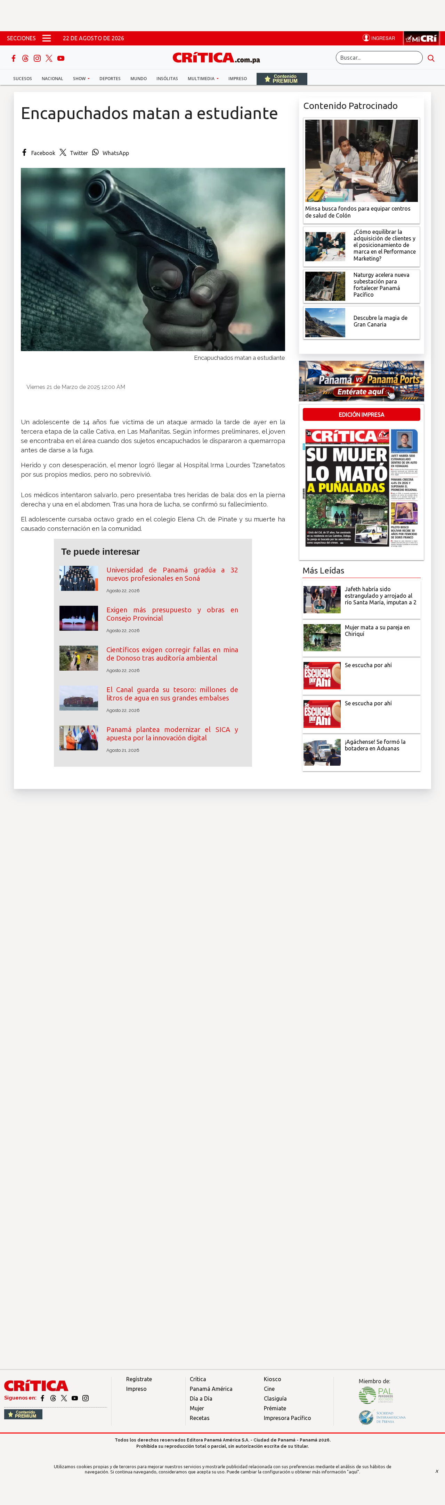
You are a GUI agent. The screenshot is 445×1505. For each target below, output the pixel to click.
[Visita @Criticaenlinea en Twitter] (53, 1398)
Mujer (197, 1408)
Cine (269, 1389)
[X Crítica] (50, 57)
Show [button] (80, 79)
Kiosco (272, 1379)
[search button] (431, 57)
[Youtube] (61, 57)
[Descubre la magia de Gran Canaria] (325, 322)
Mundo (138, 79)
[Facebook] (14, 57)
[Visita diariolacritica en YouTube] (75, 1398)
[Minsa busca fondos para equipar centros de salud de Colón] (361, 160)
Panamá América (211, 1389)
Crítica (198, 1379)
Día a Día (201, 1398)
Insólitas (167, 79)
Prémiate (275, 1408)
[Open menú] (46, 38)
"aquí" (353, 1471)
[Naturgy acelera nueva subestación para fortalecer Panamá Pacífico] (325, 285)
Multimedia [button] (202, 79)
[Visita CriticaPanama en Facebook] (43, 1398)
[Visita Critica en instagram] (85, 1398)
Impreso (237, 79)
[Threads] (26, 57)
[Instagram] (38, 57)
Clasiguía (275, 1398)
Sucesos (22, 79)
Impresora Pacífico (287, 1418)
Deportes (110, 79)
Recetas (200, 1418)
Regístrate (139, 1379)
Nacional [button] (52, 79)
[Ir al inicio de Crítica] (219, 56)
